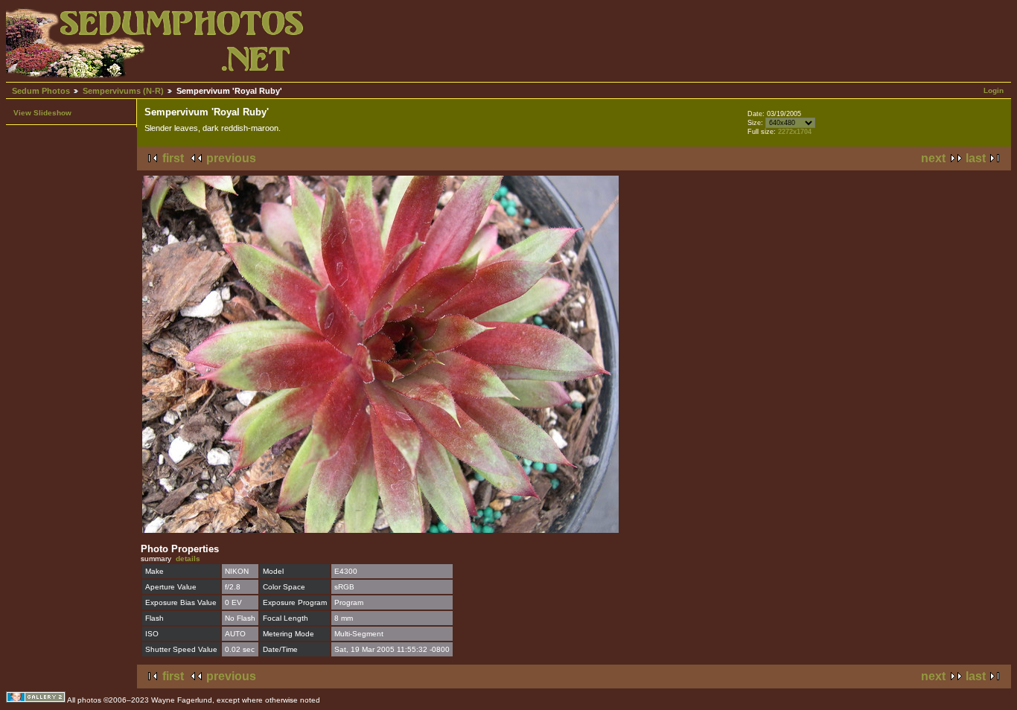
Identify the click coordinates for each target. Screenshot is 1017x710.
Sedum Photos (41, 90)
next (933, 158)
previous (231, 158)
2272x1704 (795, 131)
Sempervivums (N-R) (123, 90)
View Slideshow (42, 113)
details (188, 558)
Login (993, 90)
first (173, 158)
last (976, 158)
